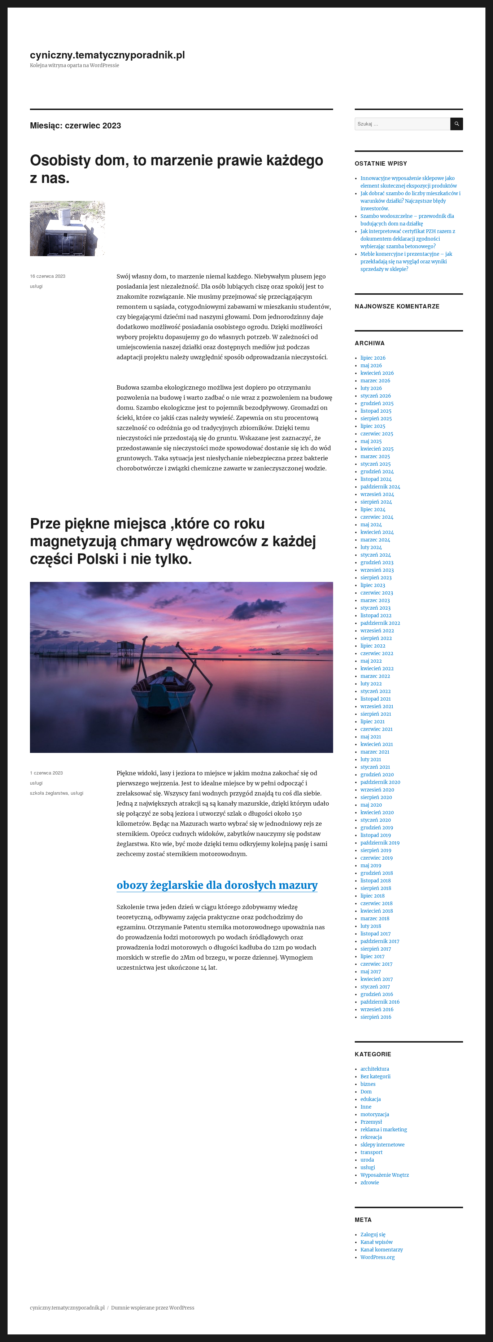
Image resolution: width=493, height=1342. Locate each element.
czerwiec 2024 (377, 517)
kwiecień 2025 (377, 449)
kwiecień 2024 (377, 532)
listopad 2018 (376, 881)
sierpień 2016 (376, 1017)
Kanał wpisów (377, 1242)
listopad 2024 (376, 479)
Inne (366, 1107)
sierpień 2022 (376, 638)
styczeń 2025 (376, 464)
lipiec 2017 (373, 956)
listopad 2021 (376, 699)
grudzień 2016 (377, 994)
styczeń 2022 (376, 691)
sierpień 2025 (376, 419)
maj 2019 (371, 866)
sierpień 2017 (376, 949)
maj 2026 (371, 366)
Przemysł (371, 1122)
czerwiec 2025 (377, 434)
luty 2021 (371, 759)
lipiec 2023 (373, 585)
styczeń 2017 (375, 987)
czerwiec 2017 (377, 964)
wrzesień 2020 (377, 790)
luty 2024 (371, 547)
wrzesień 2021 (377, 706)
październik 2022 (380, 623)
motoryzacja (375, 1114)
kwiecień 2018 (377, 911)
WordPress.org (378, 1257)
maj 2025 (371, 441)
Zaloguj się (373, 1235)
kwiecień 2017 (377, 979)
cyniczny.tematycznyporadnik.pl (107, 54)
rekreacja (371, 1137)
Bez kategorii (376, 1077)
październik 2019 (380, 843)
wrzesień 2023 (377, 570)
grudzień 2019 (377, 828)
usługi (36, 285)
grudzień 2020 (377, 775)
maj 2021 (371, 737)
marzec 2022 (375, 676)
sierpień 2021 (376, 714)
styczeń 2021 (375, 767)
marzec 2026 (376, 381)
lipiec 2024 (373, 509)
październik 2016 (380, 1002)
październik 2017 (380, 941)
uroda (367, 1160)
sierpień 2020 (376, 797)
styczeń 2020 (376, 820)
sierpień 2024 (376, 502)
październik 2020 (380, 782)
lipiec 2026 (373, 358)
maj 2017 (371, 972)
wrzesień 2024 (377, 494)
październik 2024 (380, 487)
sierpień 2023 (376, 578)
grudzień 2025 (377, 403)
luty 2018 (371, 926)
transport (372, 1152)
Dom (366, 1092)
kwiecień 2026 (377, 373)
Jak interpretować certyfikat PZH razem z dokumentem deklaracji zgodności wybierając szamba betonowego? (408, 239)
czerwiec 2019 (377, 858)
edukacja (371, 1099)
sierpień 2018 (376, 888)
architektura (375, 1069)
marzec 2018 (375, 919)
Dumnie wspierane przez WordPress (153, 1308)
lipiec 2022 (373, 646)
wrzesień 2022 (377, 631)
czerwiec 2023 (377, 593)
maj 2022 (371, 661)
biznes (368, 1084)
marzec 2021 (375, 752)
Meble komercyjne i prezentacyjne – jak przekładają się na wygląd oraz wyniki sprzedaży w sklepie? (406, 261)
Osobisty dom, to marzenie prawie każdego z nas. (176, 168)
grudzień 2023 (377, 563)
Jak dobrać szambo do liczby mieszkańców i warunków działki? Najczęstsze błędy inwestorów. (411, 201)
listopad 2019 (376, 835)
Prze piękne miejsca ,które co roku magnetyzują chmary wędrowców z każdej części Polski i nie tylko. (173, 540)
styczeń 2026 (376, 396)
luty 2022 (371, 684)
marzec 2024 (375, 540)
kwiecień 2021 (377, 744)
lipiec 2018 (373, 896)
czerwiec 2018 (377, 903)
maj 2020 (371, 805)
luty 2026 (371, 388)
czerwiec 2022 (377, 653)
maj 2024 (371, 525)
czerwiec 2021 (377, 729)
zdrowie (370, 1183)
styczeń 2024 (376, 555)
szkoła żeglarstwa (49, 792)
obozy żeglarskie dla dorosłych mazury (217, 885)
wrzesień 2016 (377, 1010)
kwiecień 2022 (377, 669)
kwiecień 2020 (377, 813)
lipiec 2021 (373, 722)
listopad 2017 (376, 934)
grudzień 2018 (377, 873)
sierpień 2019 (376, 850)
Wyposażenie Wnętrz (385, 1175)
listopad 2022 (376, 616)
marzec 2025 (375, 456)
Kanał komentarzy (382, 1250)
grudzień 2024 (377, 472)
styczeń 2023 (376, 608)
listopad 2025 (376, 411)
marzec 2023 (375, 600)
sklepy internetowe (383, 1145)
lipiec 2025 (373, 426)
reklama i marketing (384, 1130)
